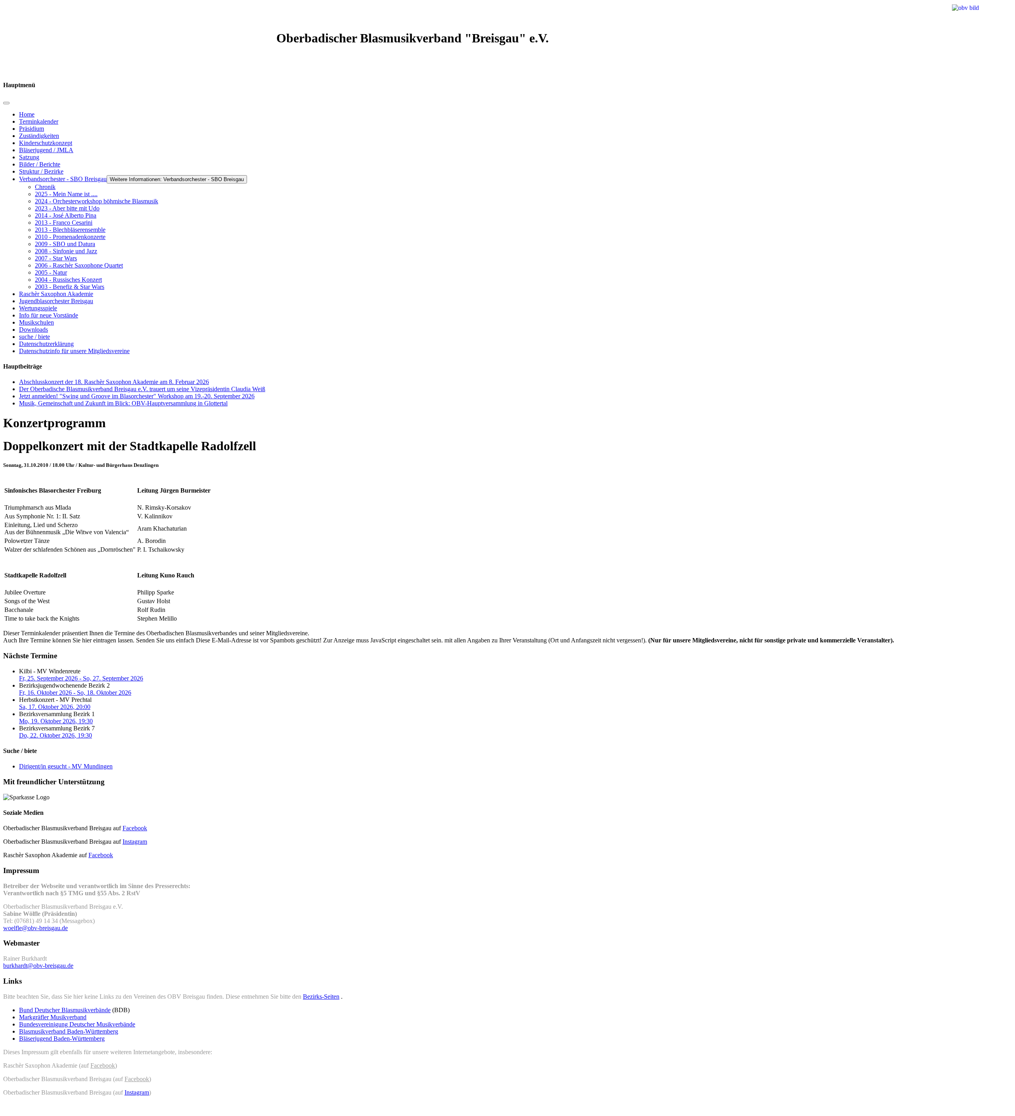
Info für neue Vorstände (48, 315)
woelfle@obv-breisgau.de (35, 928)
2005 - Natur (51, 272)
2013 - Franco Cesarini (63, 222)
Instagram (135, 841)
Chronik (45, 186)
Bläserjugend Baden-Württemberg (62, 1038)
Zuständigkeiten (39, 135)
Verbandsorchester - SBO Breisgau (63, 179)
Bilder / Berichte (39, 164)
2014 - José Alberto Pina (65, 215)
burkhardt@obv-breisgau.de (38, 965)
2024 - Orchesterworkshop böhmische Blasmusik (96, 201)
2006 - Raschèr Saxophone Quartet (79, 265)
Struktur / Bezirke (41, 171)
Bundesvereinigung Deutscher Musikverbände (77, 1024)
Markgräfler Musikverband (52, 1017)
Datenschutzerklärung (46, 343)
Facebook (135, 828)
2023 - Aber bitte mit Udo (67, 208)
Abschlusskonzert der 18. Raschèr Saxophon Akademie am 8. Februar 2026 (114, 381)
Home (26, 114)
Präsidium (31, 128)
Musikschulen (36, 322)
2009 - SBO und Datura (65, 244)
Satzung (29, 157)
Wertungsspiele (38, 308)
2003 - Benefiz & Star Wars (69, 286)
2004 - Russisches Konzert (68, 279)
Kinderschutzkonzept (45, 143)
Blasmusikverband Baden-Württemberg (68, 1031)
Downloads (33, 329)
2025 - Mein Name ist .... (66, 194)
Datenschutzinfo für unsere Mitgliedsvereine (74, 351)
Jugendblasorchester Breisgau (56, 301)
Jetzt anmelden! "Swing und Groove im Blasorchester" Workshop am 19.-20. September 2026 (137, 396)
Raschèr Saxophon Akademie (56, 293)
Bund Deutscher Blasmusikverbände (65, 1010)
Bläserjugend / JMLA (46, 150)
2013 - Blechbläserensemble (70, 229)
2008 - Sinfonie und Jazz (66, 251)
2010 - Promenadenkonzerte (70, 236)
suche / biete (34, 336)
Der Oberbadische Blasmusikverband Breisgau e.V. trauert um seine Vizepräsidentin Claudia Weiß (142, 389)
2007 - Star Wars (56, 258)
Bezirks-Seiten (321, 996)
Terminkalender (38, 121)
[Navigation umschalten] (6, 103)
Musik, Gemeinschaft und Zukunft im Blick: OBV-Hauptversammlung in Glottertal (123, 403)
